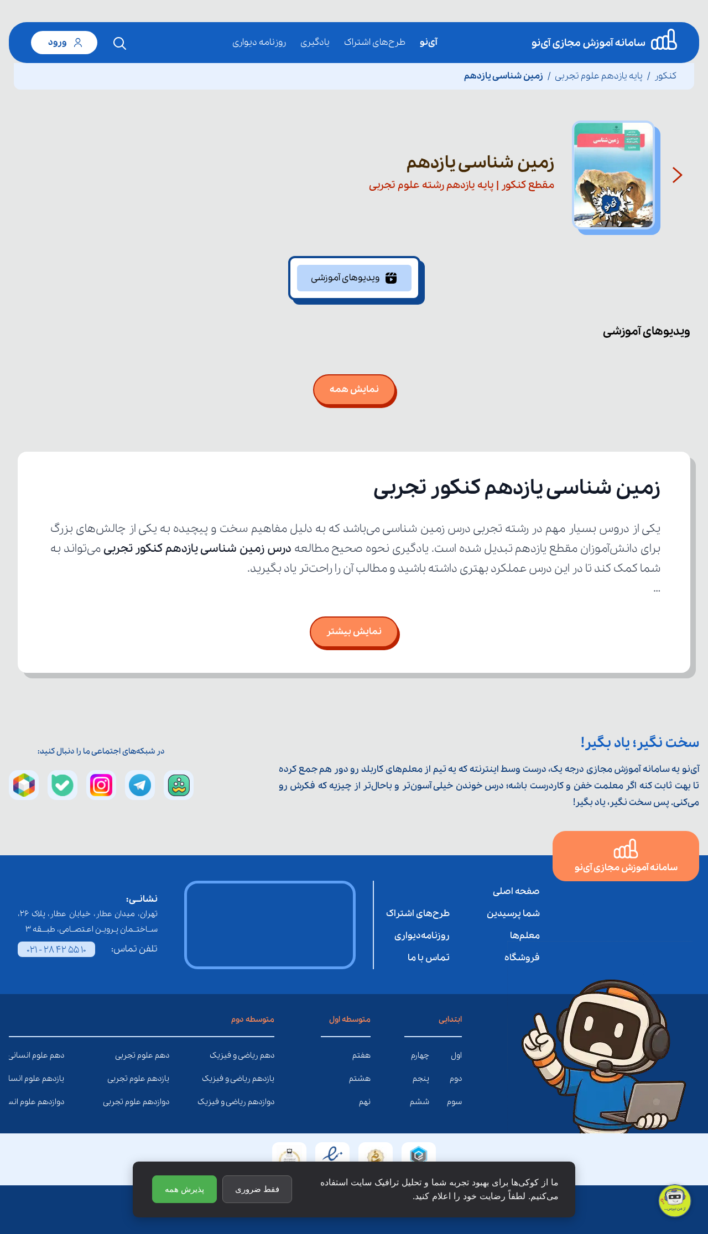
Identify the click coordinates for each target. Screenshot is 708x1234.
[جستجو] (120, 44)
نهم (365, 1101)
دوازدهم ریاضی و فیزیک (266, 1101)
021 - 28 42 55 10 (56, 950)
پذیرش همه (184, 1189)
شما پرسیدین (513, 913)
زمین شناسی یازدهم (503, 76)
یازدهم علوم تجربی (161, 1078)
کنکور (665, 76)
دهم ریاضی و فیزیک (266, 1055)
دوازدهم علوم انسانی (56, 1101)
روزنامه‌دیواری (422, 935)
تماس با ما (429, 957)
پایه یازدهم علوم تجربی (599, 76)
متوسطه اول (350, 1019)
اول (456, 1055)
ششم (419, 1101)
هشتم (360, 1078)
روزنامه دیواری (259, 42)
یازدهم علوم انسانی (56, 1078)
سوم (454, 1101)
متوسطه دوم (252, 1019)
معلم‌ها (525, 935)
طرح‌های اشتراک (374, 42)
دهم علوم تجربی (161, 1055)
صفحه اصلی (516, 891)
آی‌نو (428, 42)
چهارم (420, 1055)
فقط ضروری (257, 1189)
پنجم (421, 1078)
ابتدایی (450, 1019)
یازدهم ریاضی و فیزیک (266, 1078)
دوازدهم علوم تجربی (161, 1101)
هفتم (361, 1055)
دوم (456, 1078)
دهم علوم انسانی (56, 1055)
